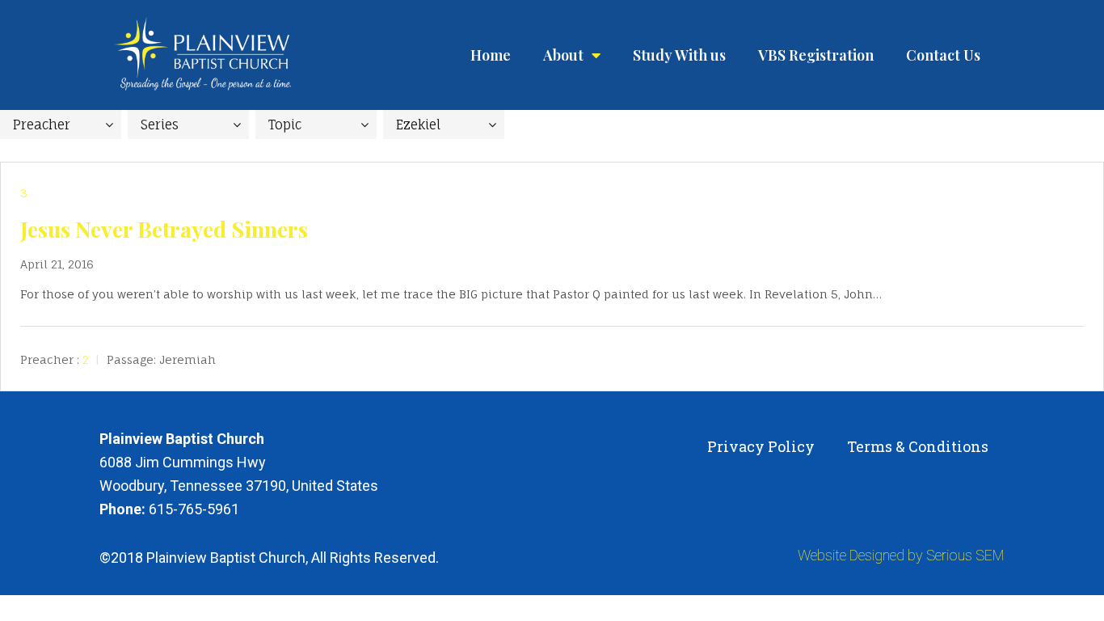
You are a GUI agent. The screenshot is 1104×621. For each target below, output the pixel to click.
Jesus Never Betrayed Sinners (164, 228)
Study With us (679, 55)
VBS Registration (816, 55)
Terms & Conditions (917, 446)
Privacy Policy (761, 446)
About (563, 55)
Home (490, 55)
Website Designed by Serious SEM (901, 555)
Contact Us (943, 55)
